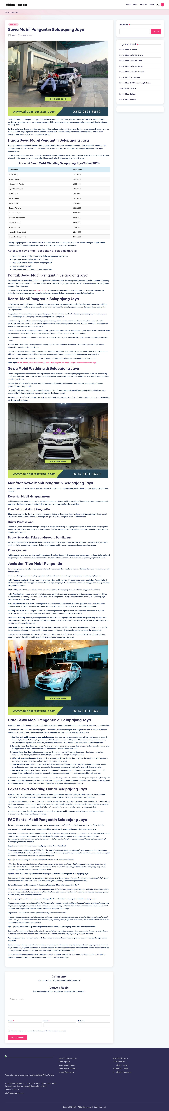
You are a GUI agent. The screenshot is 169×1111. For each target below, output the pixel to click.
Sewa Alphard (64, 1062)
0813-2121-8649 (40, 290)
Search (123, 24)
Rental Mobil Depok (127, 99)
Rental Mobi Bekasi (127, 94)
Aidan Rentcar (16, 5)
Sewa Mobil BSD (119, 1062)
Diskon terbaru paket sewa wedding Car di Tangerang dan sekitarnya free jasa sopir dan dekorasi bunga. (56, 363)
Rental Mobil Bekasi (120, 1065)
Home (7, 12)
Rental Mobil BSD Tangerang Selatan (135, 83)
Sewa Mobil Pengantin (68, 1058)
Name (11, 1021)
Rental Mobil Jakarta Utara (131, 55)
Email (46, 1021)
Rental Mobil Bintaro (128, 49)
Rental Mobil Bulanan (67, 1065)
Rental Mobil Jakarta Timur (130, 61)
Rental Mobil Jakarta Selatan (131, 72)
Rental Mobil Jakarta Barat (131, 66)
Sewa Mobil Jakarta (127, 88)
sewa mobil (14, 12)
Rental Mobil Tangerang (129, 77)
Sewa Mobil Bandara (67, 1069)
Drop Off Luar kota (66, 1072)
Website (81, 1021)
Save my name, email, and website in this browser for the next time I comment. (38, 1031)
